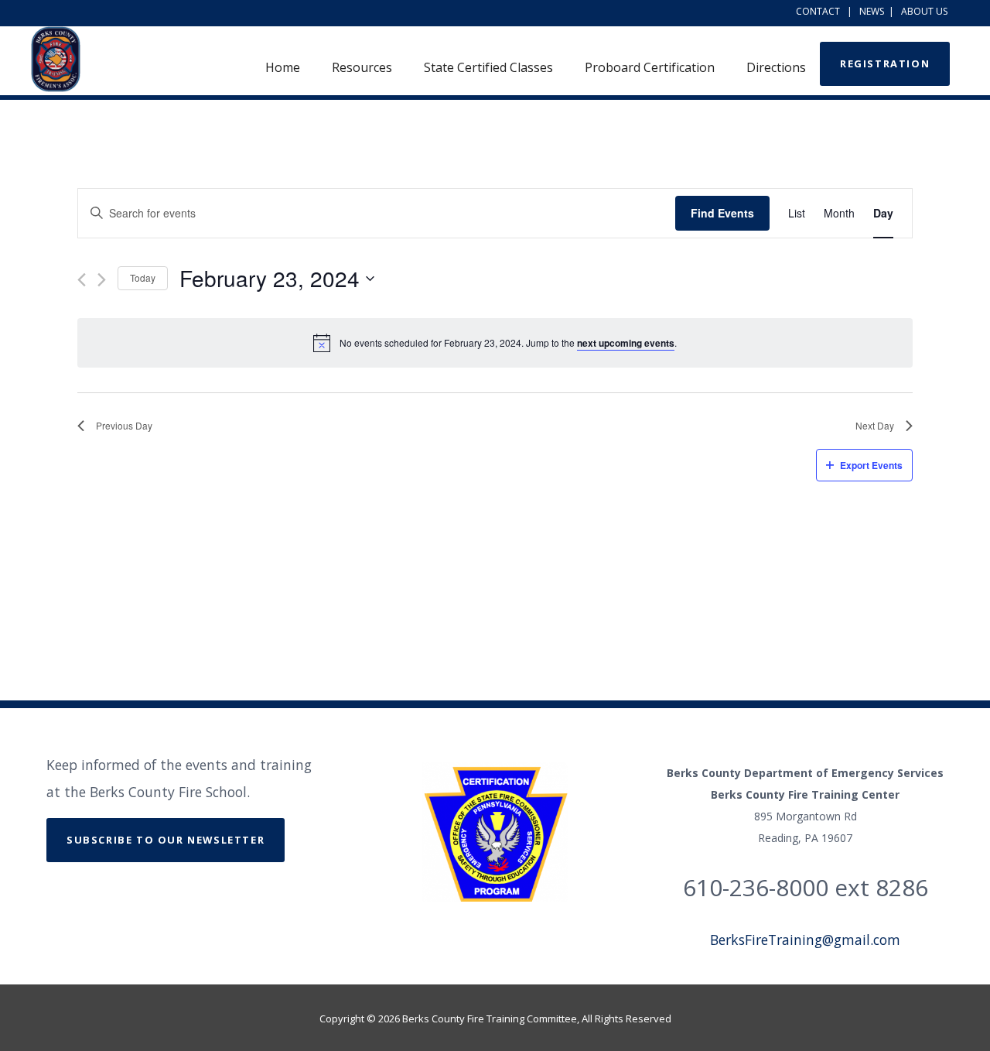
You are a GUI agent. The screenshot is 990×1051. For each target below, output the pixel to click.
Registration (885, 63)
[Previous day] (81, 279)
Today (142, 277)
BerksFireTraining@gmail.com (805, 939)
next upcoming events (625, 343)
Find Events (722, 213)
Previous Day (124, 425)
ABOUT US (924, 11)
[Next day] (101, 279)
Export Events (871, 465)
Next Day (874, 425)
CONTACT (818, 11)
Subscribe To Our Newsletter (166, 840)
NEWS (871, 11)
